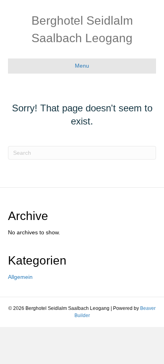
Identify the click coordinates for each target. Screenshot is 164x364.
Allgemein (20, 277)
